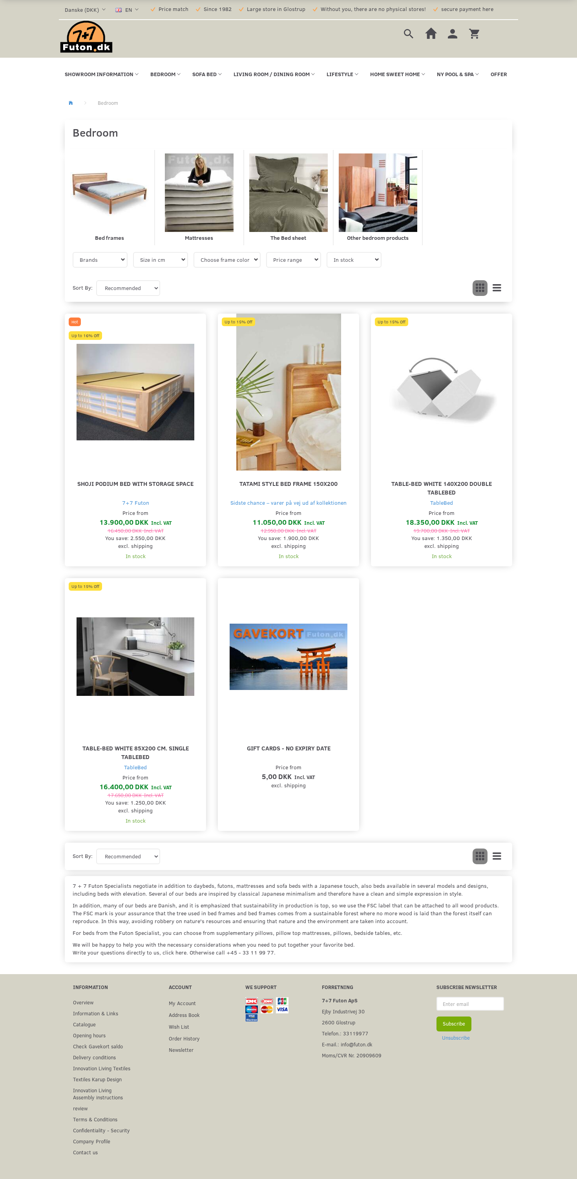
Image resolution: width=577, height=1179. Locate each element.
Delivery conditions (94, 1057)
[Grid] (480, 288)
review (80, 1108)
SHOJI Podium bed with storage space (135, 483)
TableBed (441, 502)
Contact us (85, 1152)
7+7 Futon (135, 502)
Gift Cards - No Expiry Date (288, 748)
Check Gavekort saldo (98, 1046)
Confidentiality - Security (101, 1130)
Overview (83, 1002)
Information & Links (95, 1013)
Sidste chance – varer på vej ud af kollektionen (288, 502)
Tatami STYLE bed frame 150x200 (288, 483)
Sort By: (83, 287)
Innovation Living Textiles (101, 1068)
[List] (496, 288)
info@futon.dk (356, 1044)
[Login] (452, 32)
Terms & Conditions (95, 1119)
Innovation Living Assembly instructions (98, 1094)
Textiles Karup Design (97, 1079)
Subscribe (454, 1023)
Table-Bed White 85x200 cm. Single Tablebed (135, 752)
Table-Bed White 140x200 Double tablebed (441, 487)
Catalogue (84, 1024)
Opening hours (89, 1035)
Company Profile (91, 1141)
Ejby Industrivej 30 (343, 1011)
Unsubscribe (456, 1037)
